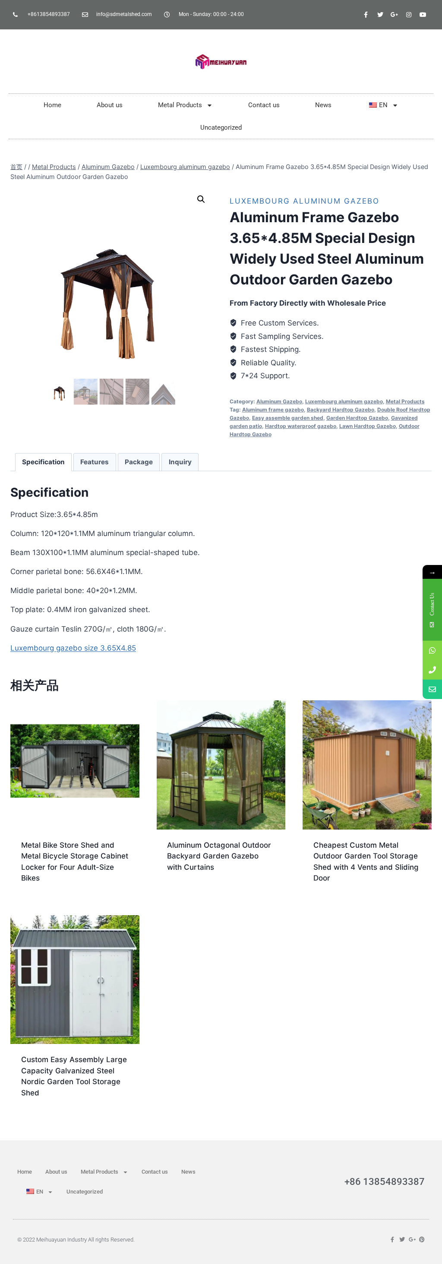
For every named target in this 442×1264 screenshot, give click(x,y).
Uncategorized (221, 127)
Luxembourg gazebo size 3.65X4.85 (73, 648)
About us (110, 105)
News (323, 105)
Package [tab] (139, 462)
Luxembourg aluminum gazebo (304, 201)
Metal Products (180, 105)
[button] (201, 199)
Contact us (264, 105)
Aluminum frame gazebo (273, 409)
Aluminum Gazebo (279, 401)
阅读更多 (180, 894)
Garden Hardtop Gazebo (357, 418)
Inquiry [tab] (180, 462)
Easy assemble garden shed (287, 418)
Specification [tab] (43, 462)
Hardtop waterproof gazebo (300, 426)
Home (52, 105)
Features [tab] (94, 462)
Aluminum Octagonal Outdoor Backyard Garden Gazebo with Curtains (219, 856)
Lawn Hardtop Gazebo (367, 426)
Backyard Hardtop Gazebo (340, 409)
